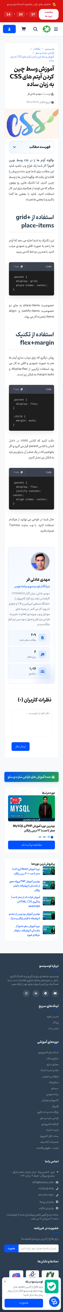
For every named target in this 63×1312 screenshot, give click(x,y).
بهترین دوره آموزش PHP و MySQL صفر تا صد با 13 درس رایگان (34, 828)
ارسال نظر (20, 746)
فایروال (55, 1106)
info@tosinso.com (43, 1182)
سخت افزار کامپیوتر (49, 1136)
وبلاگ (55, 1022)
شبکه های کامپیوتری (48, 1052)
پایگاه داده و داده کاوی (48, 1112)
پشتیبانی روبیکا (47, 1202)
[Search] (35, 29)
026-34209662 (46, 1195)
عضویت (11, 1248)
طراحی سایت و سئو (45, 53)
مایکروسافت (52, 1058)
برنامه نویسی (52, 1094)
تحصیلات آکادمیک (49, 1142)
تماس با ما (53, 1028)
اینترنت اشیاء (52, 1130)
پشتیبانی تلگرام (46, 1208)
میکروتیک (54, 1082)
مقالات (36, 49)
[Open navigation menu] (56, 29)
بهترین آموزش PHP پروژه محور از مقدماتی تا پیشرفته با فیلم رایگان (24, 886)
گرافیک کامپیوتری (50, 1124)
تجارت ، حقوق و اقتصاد (47, 1148)
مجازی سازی (53, 1064)
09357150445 (46, 1189)
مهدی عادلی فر (34, 94)
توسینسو (49, 49)
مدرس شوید (53, 1016)
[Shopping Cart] (23, 29)
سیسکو (55, 1088)
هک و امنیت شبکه (49, 1070)
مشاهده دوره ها (49, 14)
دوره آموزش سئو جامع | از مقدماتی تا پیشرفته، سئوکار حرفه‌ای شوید (27, 930)
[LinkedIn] (35, 993)
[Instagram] (26, 993)
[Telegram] (45, 993)
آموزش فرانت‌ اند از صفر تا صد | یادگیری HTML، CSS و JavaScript (25, 902)
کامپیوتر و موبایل (50, 1100)
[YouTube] (55, 993)
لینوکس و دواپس (50, 1076)
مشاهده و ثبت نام (32, 845)
